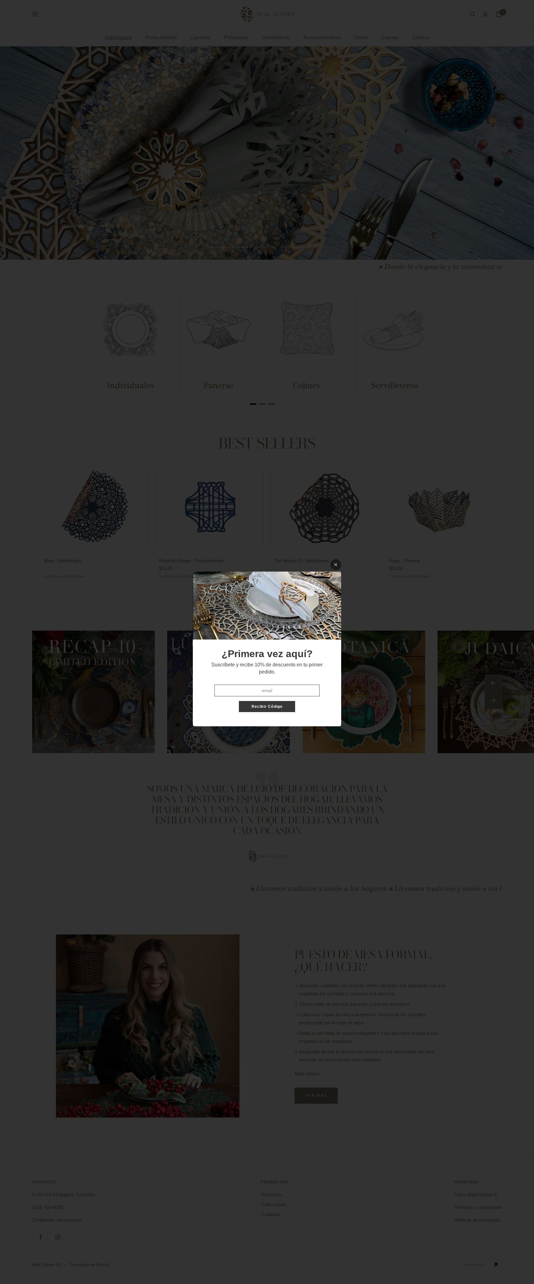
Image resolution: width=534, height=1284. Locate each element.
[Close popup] (335, 564)
